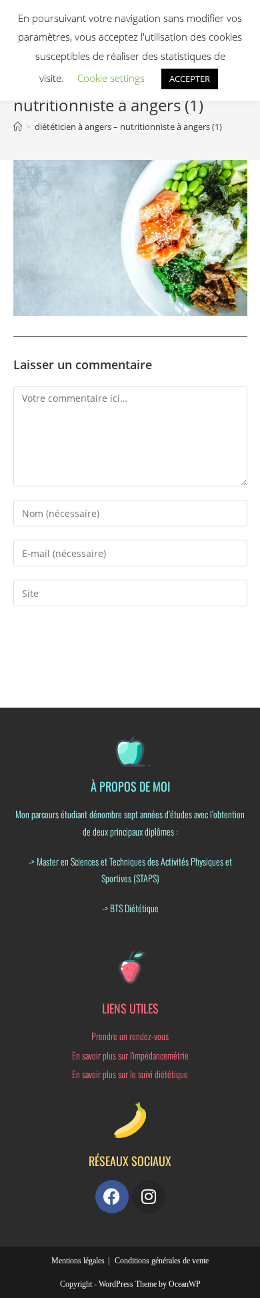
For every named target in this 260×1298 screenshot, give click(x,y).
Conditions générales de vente (162, 1260)
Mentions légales (78, 1260)
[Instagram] (148, 1196)
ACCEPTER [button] (189, 79)
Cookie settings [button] (111, 78)
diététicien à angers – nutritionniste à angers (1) (128, 127)
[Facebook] (112, 1196)
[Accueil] (17, 127)
